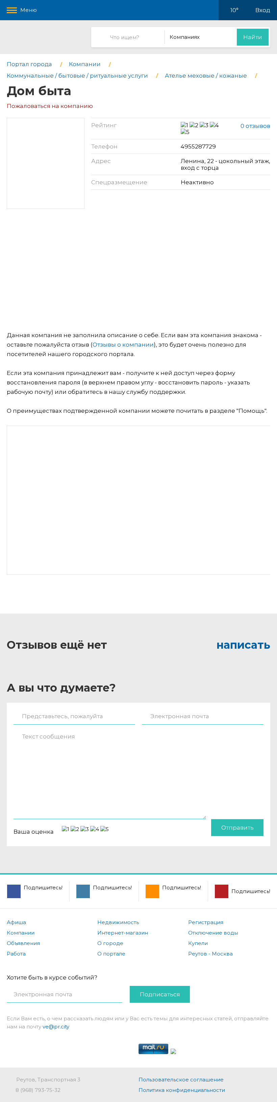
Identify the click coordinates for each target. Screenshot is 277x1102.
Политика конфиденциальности (181, 1090)
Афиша (16, 922)
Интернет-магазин (122, 933)
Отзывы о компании (123, 344)
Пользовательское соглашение (181, 1079)
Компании (20, 933)
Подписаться (160, 994)
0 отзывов (255, 126)
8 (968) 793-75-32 (38, 1090)
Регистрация (205, 922)
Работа (16, 953)
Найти (252, 37)
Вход (262, 10)
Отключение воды (213, 933)
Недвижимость (118, 922)
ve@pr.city (56, 1026)
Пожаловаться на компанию (50, 106)
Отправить (237, 827)
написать (243, 644)
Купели (198, 943)
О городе (110, 943)
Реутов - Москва (210, 953)
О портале (111, 953)
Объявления (23, 943)
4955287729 (198, 146)
